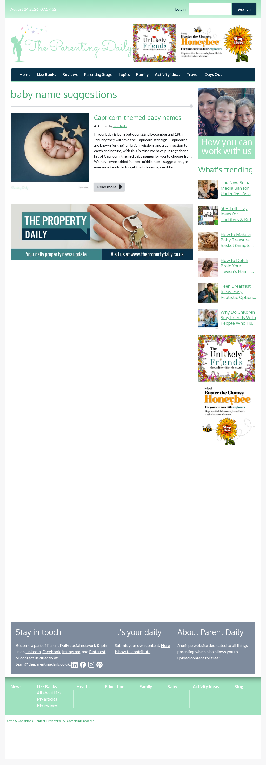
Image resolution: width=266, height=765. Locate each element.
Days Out (213, 74)
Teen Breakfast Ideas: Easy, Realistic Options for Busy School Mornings (238, 297)
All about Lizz (49, 692)
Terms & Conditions (19, 721)
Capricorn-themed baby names (137, 117)
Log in (180, 8)
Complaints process (80, 721)
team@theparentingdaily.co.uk (43, 664)
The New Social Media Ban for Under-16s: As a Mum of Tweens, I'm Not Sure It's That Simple (237, 196)
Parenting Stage (98, 74)
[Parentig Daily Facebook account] (83, 665)
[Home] (72, 43)
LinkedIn (33, 651)
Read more (106, 186)
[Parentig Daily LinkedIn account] (74, 665)
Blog (238, 686)
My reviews (47, 705)
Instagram (71, 651)
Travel (192, 74)
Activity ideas (167, 74)
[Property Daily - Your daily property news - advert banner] (102, 232)
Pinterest (97, 651)
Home (25, 74)
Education (114, 686)
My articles (47, 698)
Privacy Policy (55, 721)
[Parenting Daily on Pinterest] (99, 665)
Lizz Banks (46, 74)
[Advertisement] (226, 529)
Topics (124, 74)
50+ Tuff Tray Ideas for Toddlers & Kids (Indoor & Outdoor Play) (237, 219)
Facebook (51, 651)
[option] (194, 43)
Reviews (70, 74)
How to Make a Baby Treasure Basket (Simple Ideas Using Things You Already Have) (236, 248)
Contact (39, 721)
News (16, 686)
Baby (172, 686)
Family (142, 74)
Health (83, 686)
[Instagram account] (91, 665)
